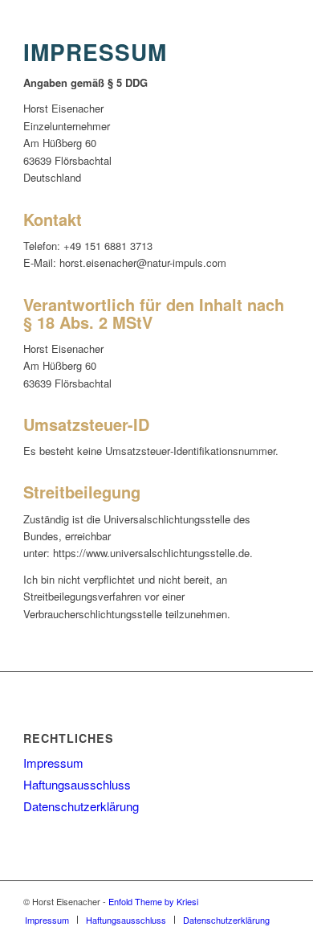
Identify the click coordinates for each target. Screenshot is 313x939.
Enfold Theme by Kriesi (153, 901)
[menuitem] (47, 920)
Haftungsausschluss (77, 784)
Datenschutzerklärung (81, 806)
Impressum (53, 762)
